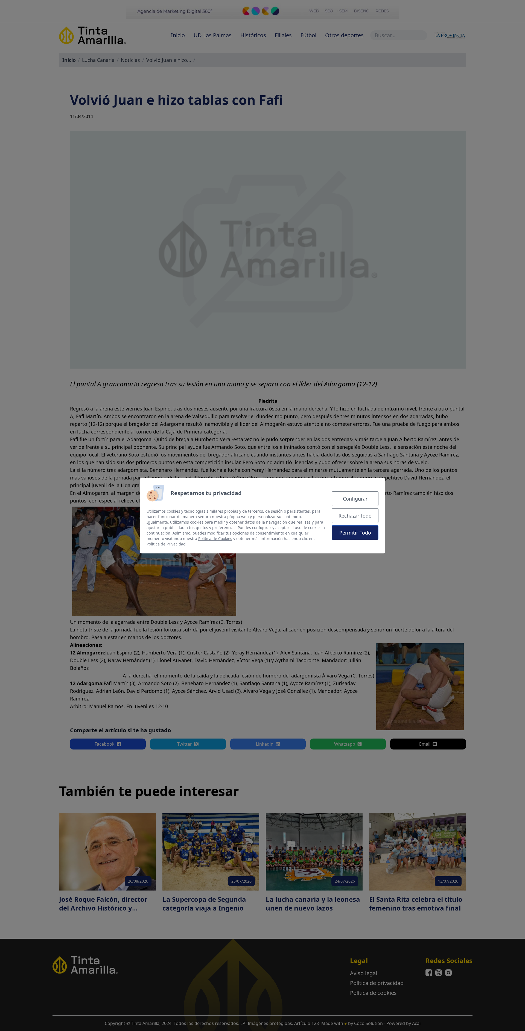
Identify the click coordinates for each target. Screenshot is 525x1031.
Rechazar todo (355, 515)
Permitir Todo (355, 532)
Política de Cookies (215, 538)
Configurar (355, 498)
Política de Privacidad (166, 544)
